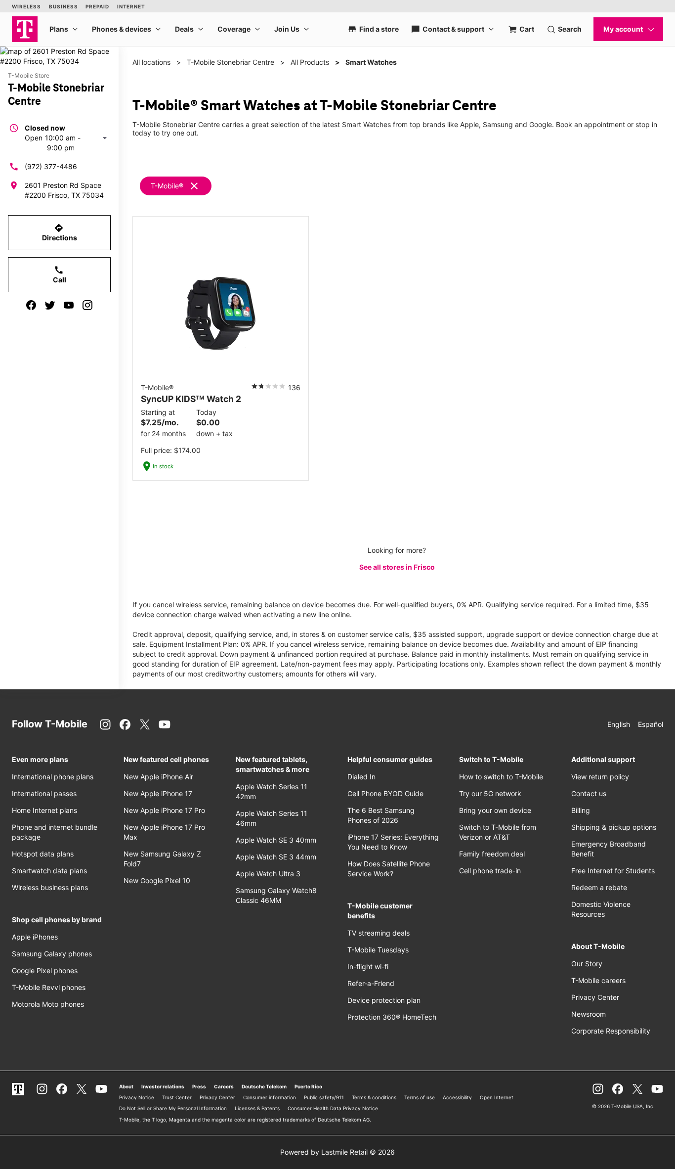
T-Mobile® (167, 185)
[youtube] (69, 305)
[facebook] (31, 305)
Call (59, 274)
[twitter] (50, 305)
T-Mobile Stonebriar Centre (230, 62)
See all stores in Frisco (397, 567)
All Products (310, 62)
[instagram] (87, 305)
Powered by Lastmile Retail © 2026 (337, 1152)
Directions (59, 232)
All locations (151, 62)
